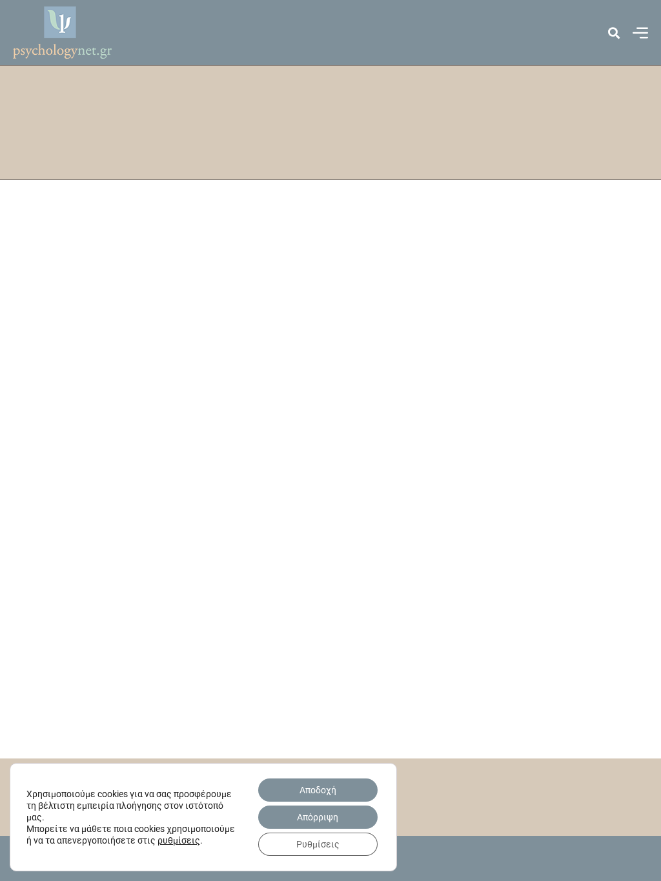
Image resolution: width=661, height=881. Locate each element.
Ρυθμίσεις (318, 844)
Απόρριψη (317, 817)
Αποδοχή (318, 790)
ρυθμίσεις (179, 840)
